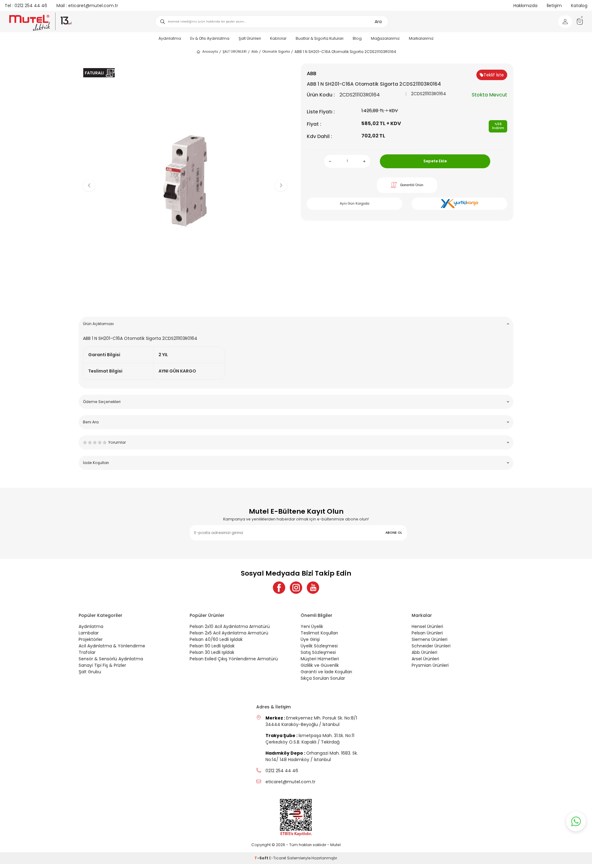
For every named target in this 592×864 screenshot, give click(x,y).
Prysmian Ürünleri (430, 665)
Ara (378, 21)
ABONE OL (393, 532)
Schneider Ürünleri (431, 646)
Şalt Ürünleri (250, 38)
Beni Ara (91, 422)
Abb (254, 51)
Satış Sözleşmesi (318, 652)
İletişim (554, 5)
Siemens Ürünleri (429, 639)
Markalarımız (421, 38)
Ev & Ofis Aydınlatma (209, 38)
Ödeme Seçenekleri (102, 401)
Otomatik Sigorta (276, 51)
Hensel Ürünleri (427, 626)
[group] (185, 180)
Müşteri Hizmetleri (320, 659)
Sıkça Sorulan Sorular (323, 678)
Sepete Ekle (435, 161)
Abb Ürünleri (424, 652)
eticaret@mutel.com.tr (87, 5)
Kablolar (278, 38)
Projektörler (91, 639)
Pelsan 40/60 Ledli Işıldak (216, 639)
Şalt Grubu (90, 672)
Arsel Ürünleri (425, 659)
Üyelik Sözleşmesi (319, 646)
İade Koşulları (96, 462)
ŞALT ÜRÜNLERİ (235, 51)
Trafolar (87, 652)
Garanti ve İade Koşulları (326, 672)
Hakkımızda (525, 5)
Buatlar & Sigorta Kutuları (319, 38)
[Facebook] (279, 587)
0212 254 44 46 (26, 5)
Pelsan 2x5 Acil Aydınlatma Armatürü (229, 633)
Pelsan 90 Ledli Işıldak (212, 646)
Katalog (579, 5)
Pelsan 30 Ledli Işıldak (212, 652)
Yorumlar (117, 442)
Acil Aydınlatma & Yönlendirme (112, 646)
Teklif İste (493, 75)
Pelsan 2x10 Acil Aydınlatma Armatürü (230, 626)
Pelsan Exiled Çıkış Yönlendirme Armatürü (234, 659)
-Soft (261, 858)
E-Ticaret (277, 858)
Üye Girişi (310, 639)
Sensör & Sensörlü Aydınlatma (111, 659)
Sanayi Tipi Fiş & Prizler (102, 665)
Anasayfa (210, 51)
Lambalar (89, 633)
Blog (357, 38)
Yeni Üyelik (312, 626)
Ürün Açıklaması (98, 323)
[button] (185, 302)
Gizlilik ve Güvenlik (320, 665)
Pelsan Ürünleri (427, 633)
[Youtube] (313, 587)
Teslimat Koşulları (319, 633)
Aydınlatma (169, 38)
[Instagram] (296, 587)
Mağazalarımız (385, 38)
